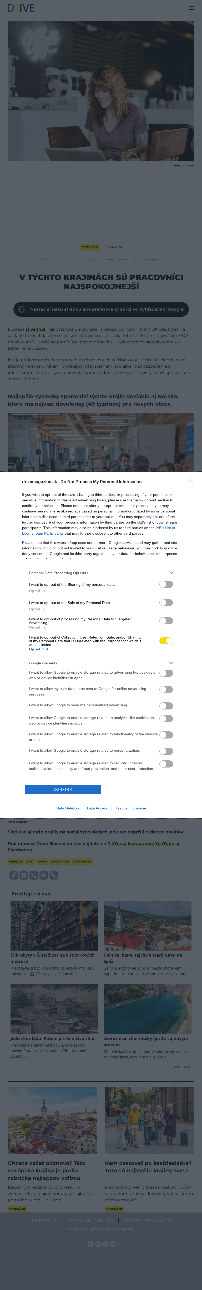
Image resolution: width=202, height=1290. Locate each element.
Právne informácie (131, 808)
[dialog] (101, 645)
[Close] (192, 482)
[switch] (166, 584)
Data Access (97, 808)
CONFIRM (63, 790)
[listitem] (101, 573)
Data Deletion (67, 808)
